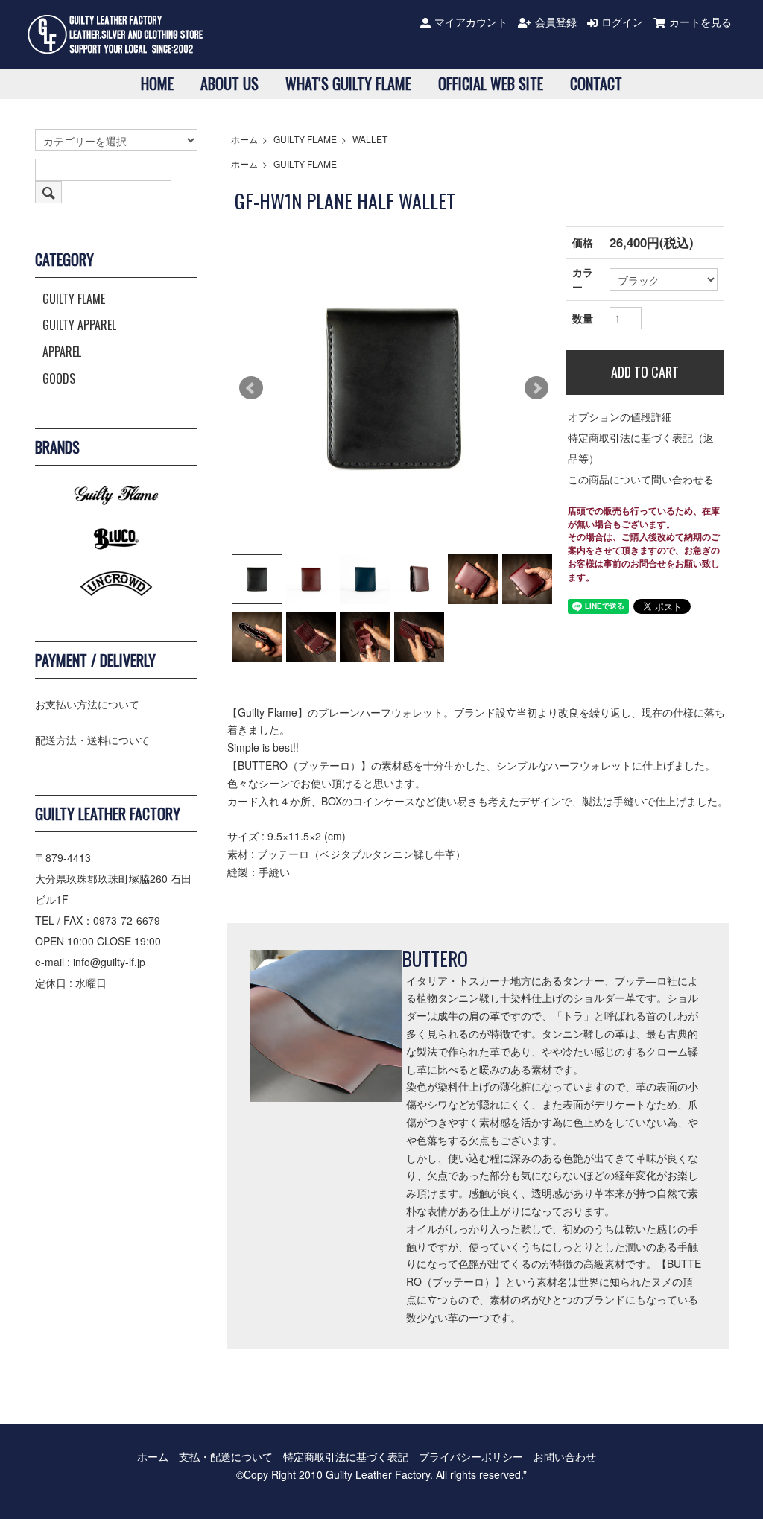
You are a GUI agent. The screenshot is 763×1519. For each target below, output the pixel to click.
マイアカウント (470, 21)
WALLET (369, 139)
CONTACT (596, 83)
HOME (157, 83)
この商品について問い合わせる (641, 479)
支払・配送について (226, 1456)
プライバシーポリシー (471, 1456)
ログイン (622, 21)
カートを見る (700, 21)
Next (536, 388)
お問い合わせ (565, 1456)
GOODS (58, 378)
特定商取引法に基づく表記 (345, 1456)
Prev (251, 388)
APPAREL (61, 352)
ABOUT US (229, 83)
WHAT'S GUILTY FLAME (348, 83)
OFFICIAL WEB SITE (490, 83)
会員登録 (556, 21)
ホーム (244, 139)
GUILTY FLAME (305, 139)
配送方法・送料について (92, 739)
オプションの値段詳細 (620, 416)
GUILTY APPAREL (79, 325)
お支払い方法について (87, 704)
